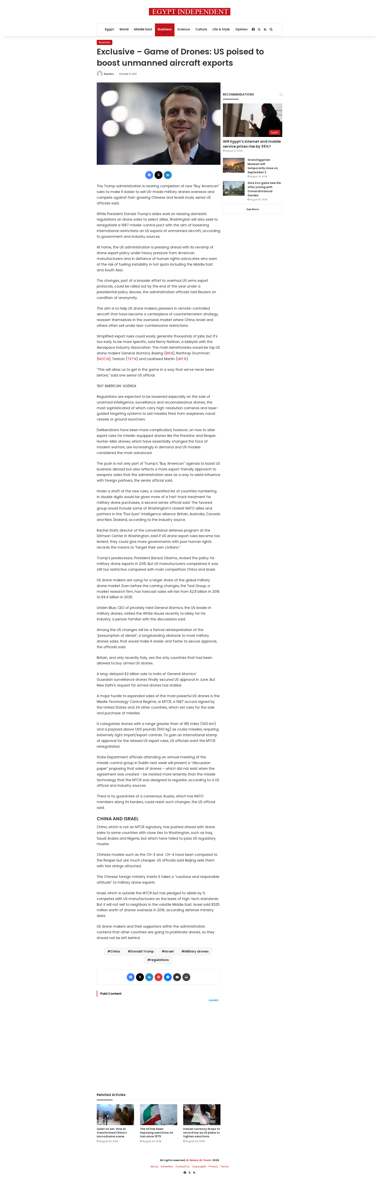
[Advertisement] (158, 1045)
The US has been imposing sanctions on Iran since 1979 (156, 1132)
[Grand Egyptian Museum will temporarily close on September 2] (234, 165)
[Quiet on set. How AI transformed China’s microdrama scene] (115, 1114)
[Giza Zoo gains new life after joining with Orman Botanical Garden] (234, 188)
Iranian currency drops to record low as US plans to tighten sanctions (201, 1132)
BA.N (169, 353)
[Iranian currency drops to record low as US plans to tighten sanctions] (201, 1114)
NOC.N (103, 359)
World (124, 29)
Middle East (143, 29)
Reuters (109, 74)
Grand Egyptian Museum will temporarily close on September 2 (263, 166)
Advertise (167, 1166)
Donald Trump (142, 951)
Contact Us (182, 1166)
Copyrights (199, 1166)
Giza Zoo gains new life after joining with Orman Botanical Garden (264, 189)
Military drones (196, 951)
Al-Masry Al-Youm (198, 1160)
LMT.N (181, 359)
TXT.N (131, 359)
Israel (169, 951)
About (154, 1166)
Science (183, 29)
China (115, 951)
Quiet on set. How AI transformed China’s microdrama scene (112, 1132)
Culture (201, 29)
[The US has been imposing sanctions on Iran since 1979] (158, 1114)
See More (252, 209)
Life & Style (221, 29)
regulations (159, 960)
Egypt (109, 29)
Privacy (213, 1166)
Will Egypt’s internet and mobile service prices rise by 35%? (252, 144)
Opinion (241, 29)
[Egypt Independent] (189, 11)
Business (165, 29)
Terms (224, 1166)
